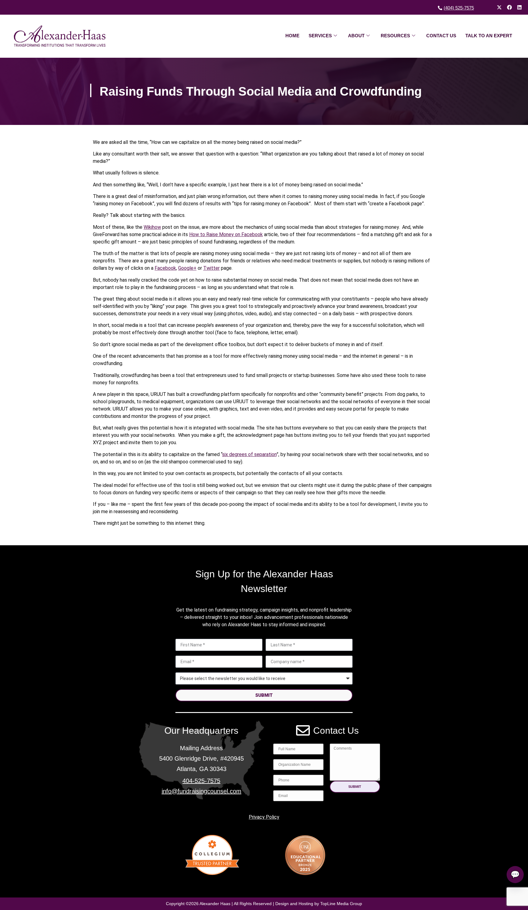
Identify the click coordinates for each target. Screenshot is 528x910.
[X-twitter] (499, 7)
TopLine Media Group (341, 903)
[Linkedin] (519, 7)
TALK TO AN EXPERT (488, 35)
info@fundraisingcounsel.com (201, 791)
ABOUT (356, 35)
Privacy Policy (264, 817)
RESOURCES (395, 35)
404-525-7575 (201, 780)
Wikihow (152, 227)
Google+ (187, 268)
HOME (292, 35)
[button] (355, 787)
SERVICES (320, 35)
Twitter (211, 268)
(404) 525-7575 (459, 7)
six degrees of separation (249, 454)
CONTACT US (441, 35)
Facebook (165, 268)
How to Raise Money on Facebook (226, 234)
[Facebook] (509, 7)
